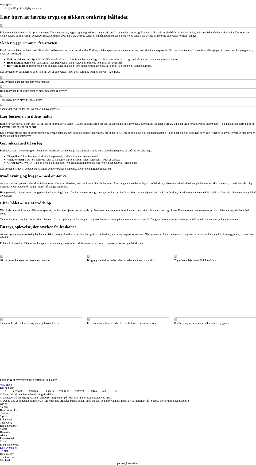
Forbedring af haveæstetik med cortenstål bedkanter (28, 379)
